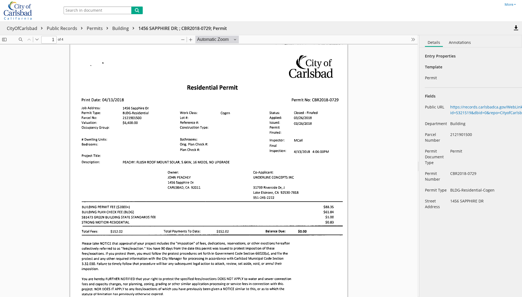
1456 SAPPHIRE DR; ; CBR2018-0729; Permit (182, 28)
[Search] (137, 10)
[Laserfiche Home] (28, 11)
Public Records (62, 28)
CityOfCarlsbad (22, 28)
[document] (470, 166)
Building (121, 28)
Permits (95, 28)
